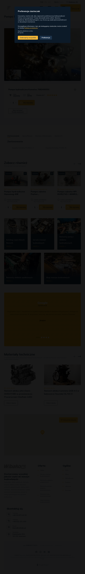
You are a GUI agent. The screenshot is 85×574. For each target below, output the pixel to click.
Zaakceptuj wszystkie (28, 38)
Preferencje (46, 38)
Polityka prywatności (31, 28)
